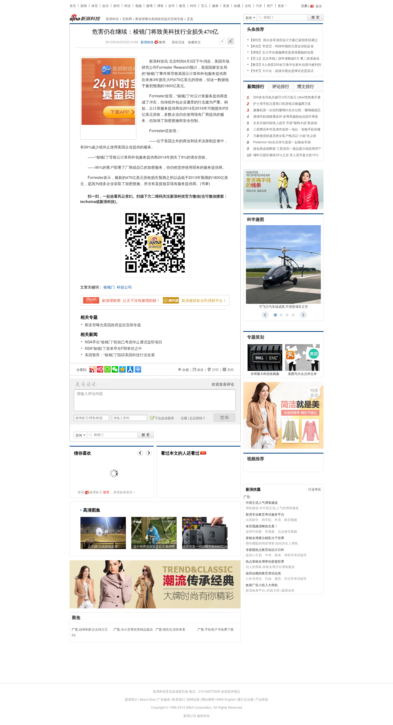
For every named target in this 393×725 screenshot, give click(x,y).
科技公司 (124, 287)
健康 (215, 5)
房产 (270, 5)
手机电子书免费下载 (219, 629)
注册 (304, 5)
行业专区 (314, 489)
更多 (281, 5)
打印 (215, 369)
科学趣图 (255, 219)
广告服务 (163, 699)
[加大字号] (231, 41)
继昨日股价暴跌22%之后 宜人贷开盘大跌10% (286, 154)
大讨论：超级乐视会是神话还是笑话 (288, 70)
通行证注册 (245, 699)
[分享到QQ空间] (122, 369)
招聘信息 (193, 699)
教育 (182, 5)
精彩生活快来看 (174, 629)
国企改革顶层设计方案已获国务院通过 (290, 39)
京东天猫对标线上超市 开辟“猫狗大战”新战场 (285, 122)
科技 (127, 5)
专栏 (256, 70)
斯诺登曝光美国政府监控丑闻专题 (159, 18)
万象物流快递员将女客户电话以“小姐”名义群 (284, 135)
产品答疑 (261, 699)
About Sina (148, 699)
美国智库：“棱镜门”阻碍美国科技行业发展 (120, 354)
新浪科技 (112, 18)
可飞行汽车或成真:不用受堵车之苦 (283, 306)
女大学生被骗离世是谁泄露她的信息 (288, 52)
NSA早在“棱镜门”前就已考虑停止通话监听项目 (123, 341)
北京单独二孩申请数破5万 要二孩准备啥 (290, 58)
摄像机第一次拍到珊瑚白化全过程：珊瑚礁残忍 (287, 110)
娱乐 (105, 5)
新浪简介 (131, 699)
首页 (73, 5)
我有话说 (178, 42)
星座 (226, 5)
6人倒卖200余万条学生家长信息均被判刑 (291, 64)
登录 (106, 492)
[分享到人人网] (130, 369)
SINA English (226, 699)
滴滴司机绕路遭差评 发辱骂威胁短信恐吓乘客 (285, 116)
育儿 (204, 5)
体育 (94, 5)
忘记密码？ (198, 418)
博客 (160, 5)
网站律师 (208, 699)
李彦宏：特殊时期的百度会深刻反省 (288, 46)
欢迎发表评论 (223, 384)
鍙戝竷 (225, 417)
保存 (200, 369)
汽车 (259, 5)
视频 (138, 5)
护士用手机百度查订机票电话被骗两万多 (282, 103)
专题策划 (255, 337)
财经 (116, 5)
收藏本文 (194, 42)
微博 (149, 5)
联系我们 (178, 699)
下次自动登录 (164, 418)
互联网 (127, 18)
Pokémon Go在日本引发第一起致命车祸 (282, 142)
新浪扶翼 (253, 489)
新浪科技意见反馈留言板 (170, 691)
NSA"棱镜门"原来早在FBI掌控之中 (113, 348)
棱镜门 (109, 287)
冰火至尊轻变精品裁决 (137, 629)
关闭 (230, 369)
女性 (248, 5)
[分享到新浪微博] (92, 369)
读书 (171, 5)
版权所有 (203, 715)
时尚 (193, 5)
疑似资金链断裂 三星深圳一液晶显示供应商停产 (287, 148)
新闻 (83, 5)
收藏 (237, 5)
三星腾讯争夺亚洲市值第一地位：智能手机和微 (287, 129)
